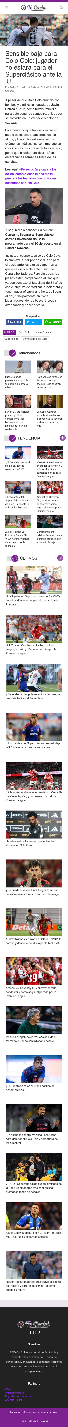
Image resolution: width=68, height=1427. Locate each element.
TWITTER (35, 322)
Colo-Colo (46, 87)
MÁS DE (9, 332)
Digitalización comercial (18, 1396)
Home (23, 1421)
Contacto (44, 1421)
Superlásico (11, 338)
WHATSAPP (55, 322)
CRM (8, 1389)
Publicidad (33, 1421)
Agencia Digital (13, 1400)
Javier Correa (43, 332)
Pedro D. (14, 87)
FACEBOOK (16, 322)
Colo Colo (24, 332)
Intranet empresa (14, 1393)
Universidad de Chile (35, 338)
